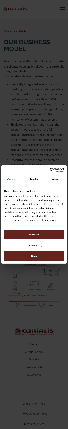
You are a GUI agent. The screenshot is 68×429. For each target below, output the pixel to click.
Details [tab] (34, 179)
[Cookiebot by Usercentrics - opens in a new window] (49, 170)
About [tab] (55, 179)
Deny (34, 256)
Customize (32, 245)
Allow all (34, 234)
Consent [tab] (12, 179)
